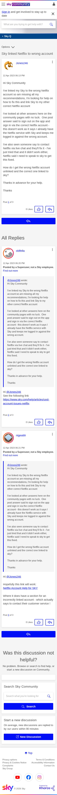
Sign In (53, 5)
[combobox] (25, 24)
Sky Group (7, 768)
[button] (52, 61)
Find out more (10, 270)
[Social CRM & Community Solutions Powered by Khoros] (47, 788)
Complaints (7, 765)
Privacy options (9, 759)
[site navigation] (3, 4)
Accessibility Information (43, 762)
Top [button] (30, 753)
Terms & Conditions (45, 759)
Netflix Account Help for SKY (20, 588)
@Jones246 (13, 280)
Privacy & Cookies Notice (14, 762)
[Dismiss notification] (53, 13)
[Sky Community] (18, 4)
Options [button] (6, 47)
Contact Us (49, 765)
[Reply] (49, 209)
